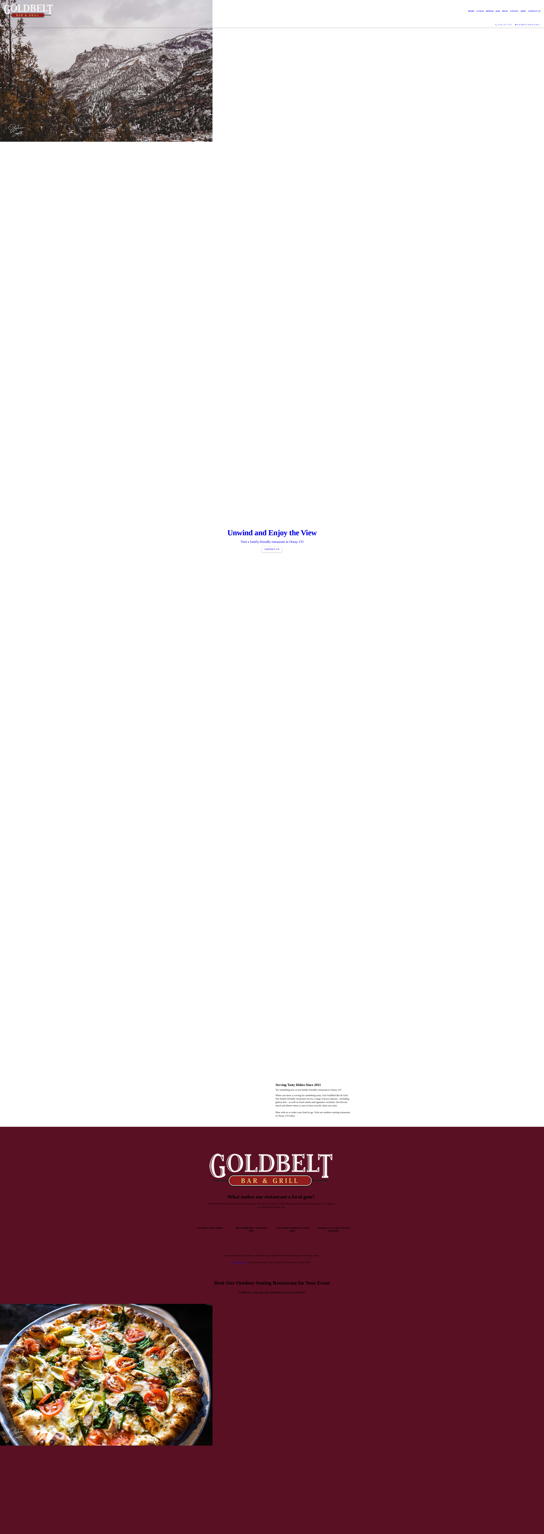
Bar (498, 11)
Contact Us (534, 11)
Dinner (490, 11)
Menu (505, 11)
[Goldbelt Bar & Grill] (28, 11)
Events (514, 11)
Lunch (480, 11)
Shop (523, 11)
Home (471, 11)
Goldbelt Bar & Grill (528, 25)
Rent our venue (239, 1262)
